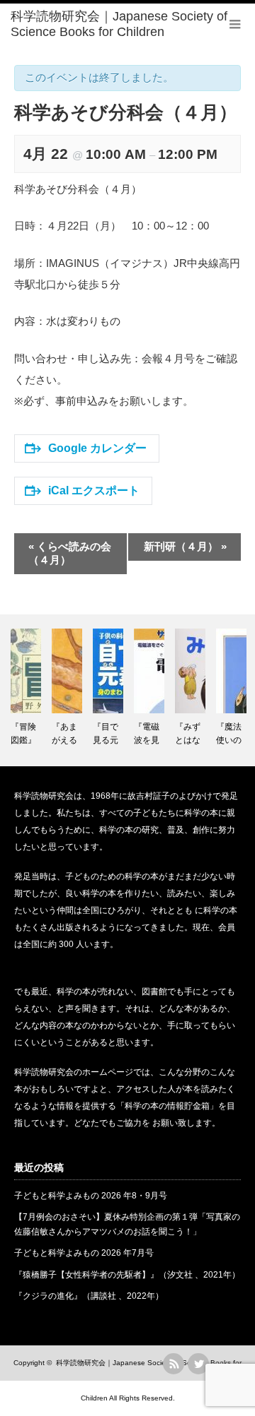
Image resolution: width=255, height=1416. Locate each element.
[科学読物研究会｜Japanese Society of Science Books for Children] (133, 24)
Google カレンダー (97, 448)
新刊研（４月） (185, 546)
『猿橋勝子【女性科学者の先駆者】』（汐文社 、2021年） (127, 1275)
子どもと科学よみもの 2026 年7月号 (84, 1253)
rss (173, 1363)
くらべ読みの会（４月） (69, 553)
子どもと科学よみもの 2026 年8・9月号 (90, 1196)
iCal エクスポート (94, 490)
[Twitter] (198, 1363)
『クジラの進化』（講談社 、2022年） (89, 1296)
